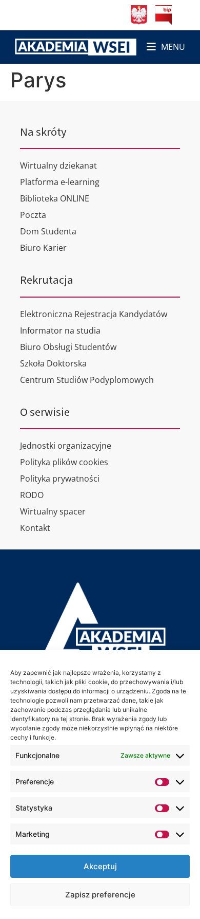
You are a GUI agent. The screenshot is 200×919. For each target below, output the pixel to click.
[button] (166, 47)
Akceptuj (100, 866)
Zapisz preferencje (100, 894)
